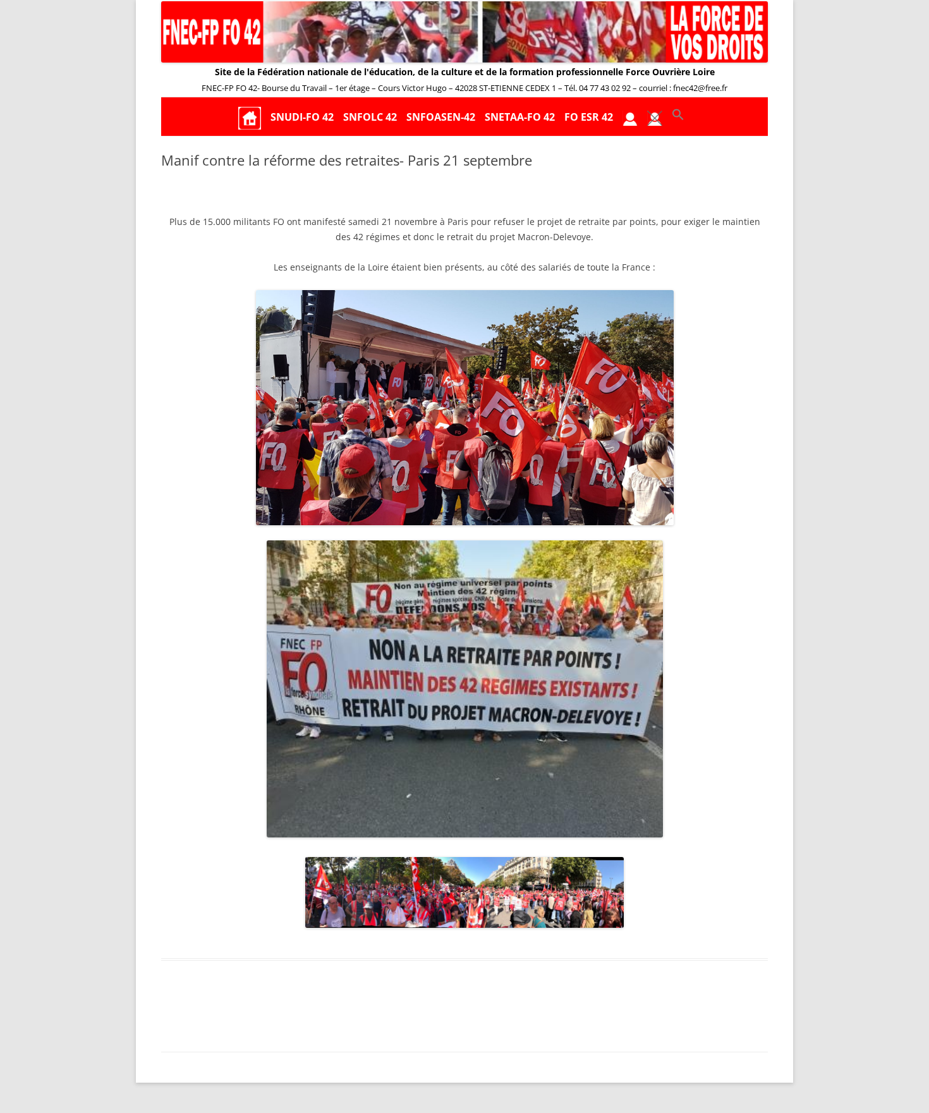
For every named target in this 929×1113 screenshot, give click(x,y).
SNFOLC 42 (370, 117)
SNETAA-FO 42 (520, 117)
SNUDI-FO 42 (302, 117)
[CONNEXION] (630, 117)
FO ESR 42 (588, 117)
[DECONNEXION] (654, 117)
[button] (678, 117)
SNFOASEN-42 (440, 117)
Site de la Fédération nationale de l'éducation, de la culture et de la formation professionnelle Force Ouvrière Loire (465, 72)
